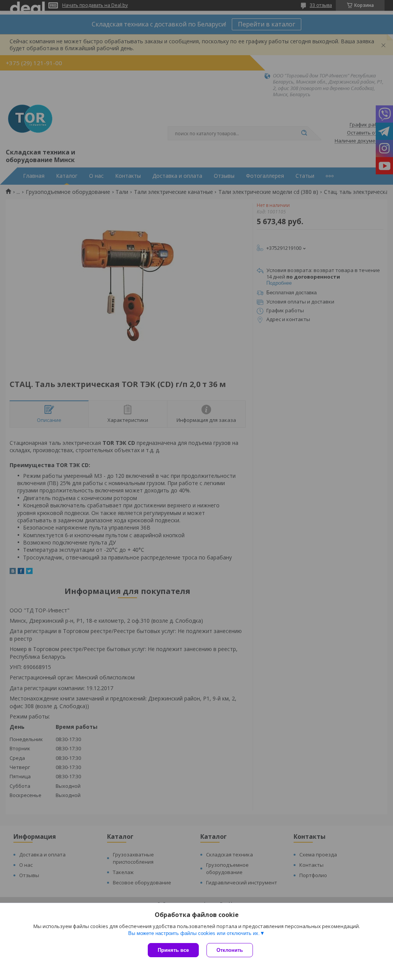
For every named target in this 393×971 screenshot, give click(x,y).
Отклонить (229, 950)
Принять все (173, 950)
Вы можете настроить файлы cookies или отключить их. (194, 933)
